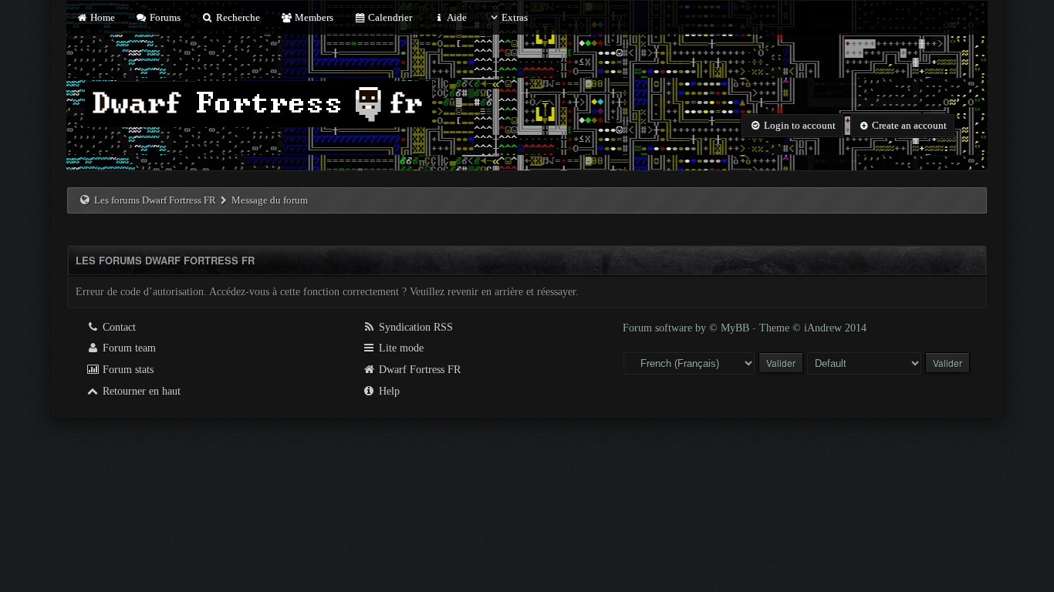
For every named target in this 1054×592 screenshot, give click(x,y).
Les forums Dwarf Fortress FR (155, 200)
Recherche (236, 17)
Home (101, 17)
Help (388, 391)
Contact (118, 327)
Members (312, 17)
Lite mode (400, 348)
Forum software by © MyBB (687, 328)
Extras (515, 17)
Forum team (128, 348)
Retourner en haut (140, 391)
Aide (455, 17)
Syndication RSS (414, 327)
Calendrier (389, 17)
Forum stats (127, 369)
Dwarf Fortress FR (418, 369)
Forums (164, 17)
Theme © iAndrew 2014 (813, 328)
